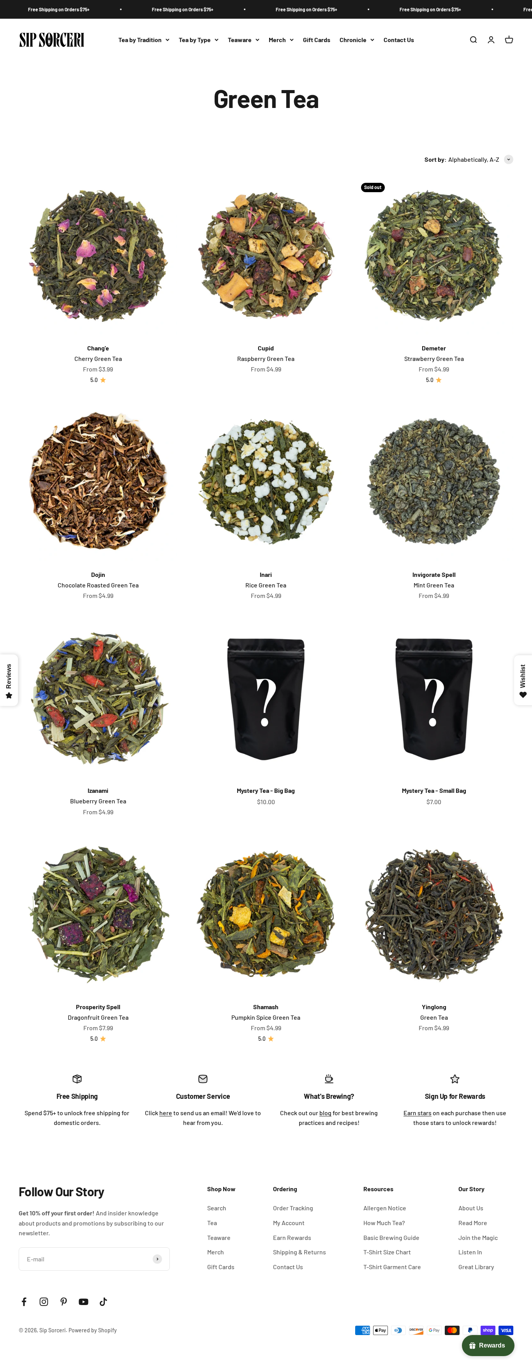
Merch (277, 39)
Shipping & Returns (299, 1252)
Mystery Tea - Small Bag (434, 790)
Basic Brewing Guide (391, 1237)
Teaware (240, 39)
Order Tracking (293, 1207)
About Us (470, 1207)
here (165, 1112)
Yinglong (434, 1006)
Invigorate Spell (434, 574)
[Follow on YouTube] (83, 1301)
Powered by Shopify (93, 1330)
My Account (289, 1222)
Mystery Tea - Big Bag (266, 790)
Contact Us (399, 39)
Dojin (98, 574)
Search (216, 1207)
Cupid (266, 348)
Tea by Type (195, 39)
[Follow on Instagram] (44, 1301)
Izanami (98, 790)
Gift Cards (316, 39)
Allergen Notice (384, 1207)
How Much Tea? (384, 1222)
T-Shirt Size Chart (387, 1252)
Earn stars (417, 1112)
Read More (472, 1222)
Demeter (434, 348)
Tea (212, 1222)
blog (325, 1112)
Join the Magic (478, 1237)
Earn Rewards (292, 1237)
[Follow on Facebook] (24, 1301)
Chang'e (98, 348)
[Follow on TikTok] (103, 1301)
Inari (266, 574)
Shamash (265, 1006)
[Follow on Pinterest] (63, 1301)
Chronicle (353, 39)
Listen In (470, 1252)
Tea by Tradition (140, 39)
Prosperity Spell (98, 1006)
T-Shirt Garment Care (392, 1266)
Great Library (476, 1266)
